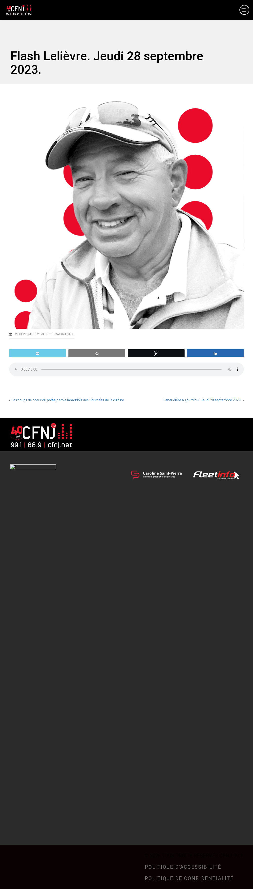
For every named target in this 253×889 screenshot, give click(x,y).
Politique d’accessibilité (183, 867)
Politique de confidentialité (189, 878)
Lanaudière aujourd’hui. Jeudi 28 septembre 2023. (202, 400)
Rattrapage (64, 334)
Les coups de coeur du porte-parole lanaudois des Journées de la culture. (68, 400)
